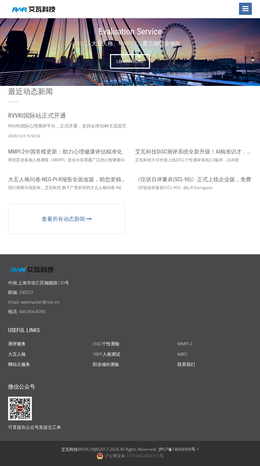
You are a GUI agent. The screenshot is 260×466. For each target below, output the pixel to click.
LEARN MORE (130, 61)
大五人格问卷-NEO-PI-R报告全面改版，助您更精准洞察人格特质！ (86, 179)
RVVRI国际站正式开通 (37, 115)
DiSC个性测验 (106, 344)
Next (252, 52)
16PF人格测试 (106, 354)
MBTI (182, 354)
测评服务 (17, 344)
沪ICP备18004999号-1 (178, 449)
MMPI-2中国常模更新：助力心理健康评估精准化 (65, 151)
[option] (130, 52)
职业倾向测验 (106, 364)
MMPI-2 (184, 344)
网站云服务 (19, 364)
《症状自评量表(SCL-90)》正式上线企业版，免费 (193, 179)
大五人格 (17, 354)
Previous (7, 52)
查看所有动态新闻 (64, 219)
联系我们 (186, 364)
